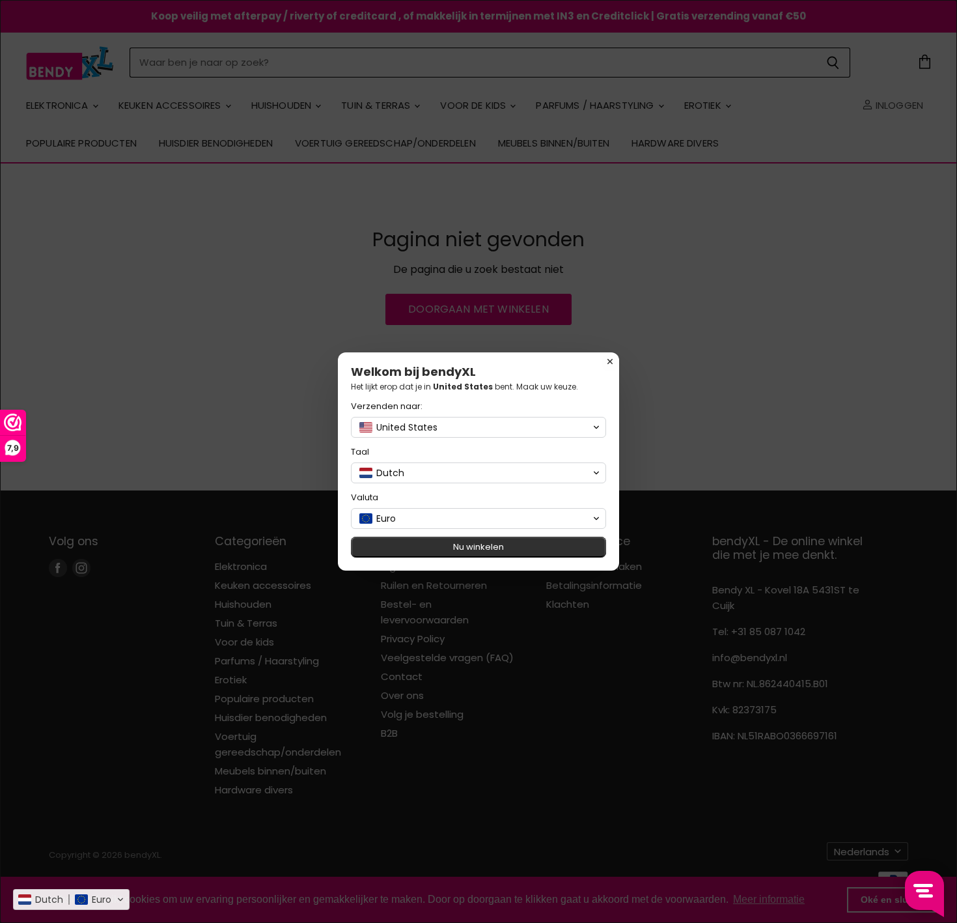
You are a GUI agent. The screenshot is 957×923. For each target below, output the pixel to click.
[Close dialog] (610, 361)
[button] (71, 899)
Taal (360, 451)
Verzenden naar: (387, 406)
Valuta (364, 497)
